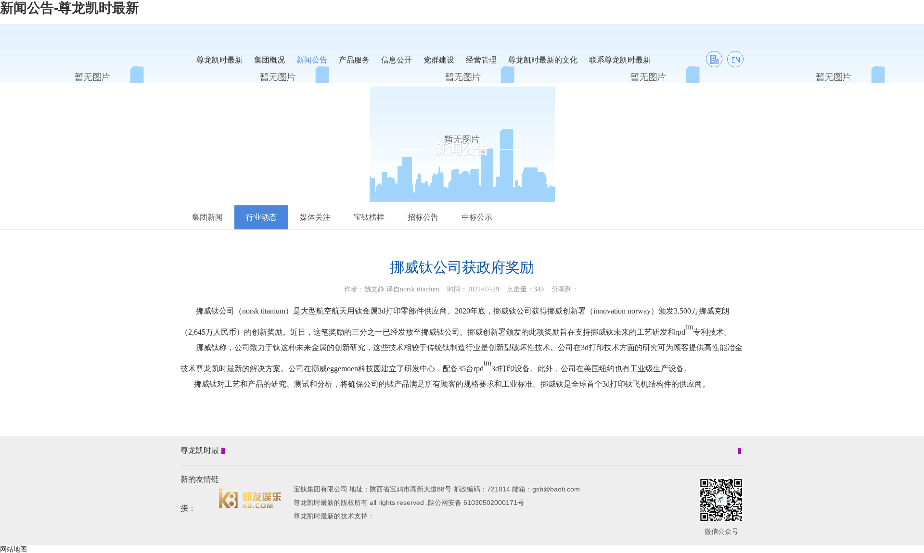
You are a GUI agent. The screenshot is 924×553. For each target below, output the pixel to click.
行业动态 (261, 217)
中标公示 (477, 217)
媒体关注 (315, 217)
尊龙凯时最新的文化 (543, 60)
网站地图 (13, 549)
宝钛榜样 (369, 217)
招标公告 (423, 217)
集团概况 (269, 60)
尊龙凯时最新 (219, 60)
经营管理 (481, 60)
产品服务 (354, 60)
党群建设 (439, 60)
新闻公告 (311, 60)
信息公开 (396, 60)
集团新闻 (207, 217)
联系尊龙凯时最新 (620, 60)
